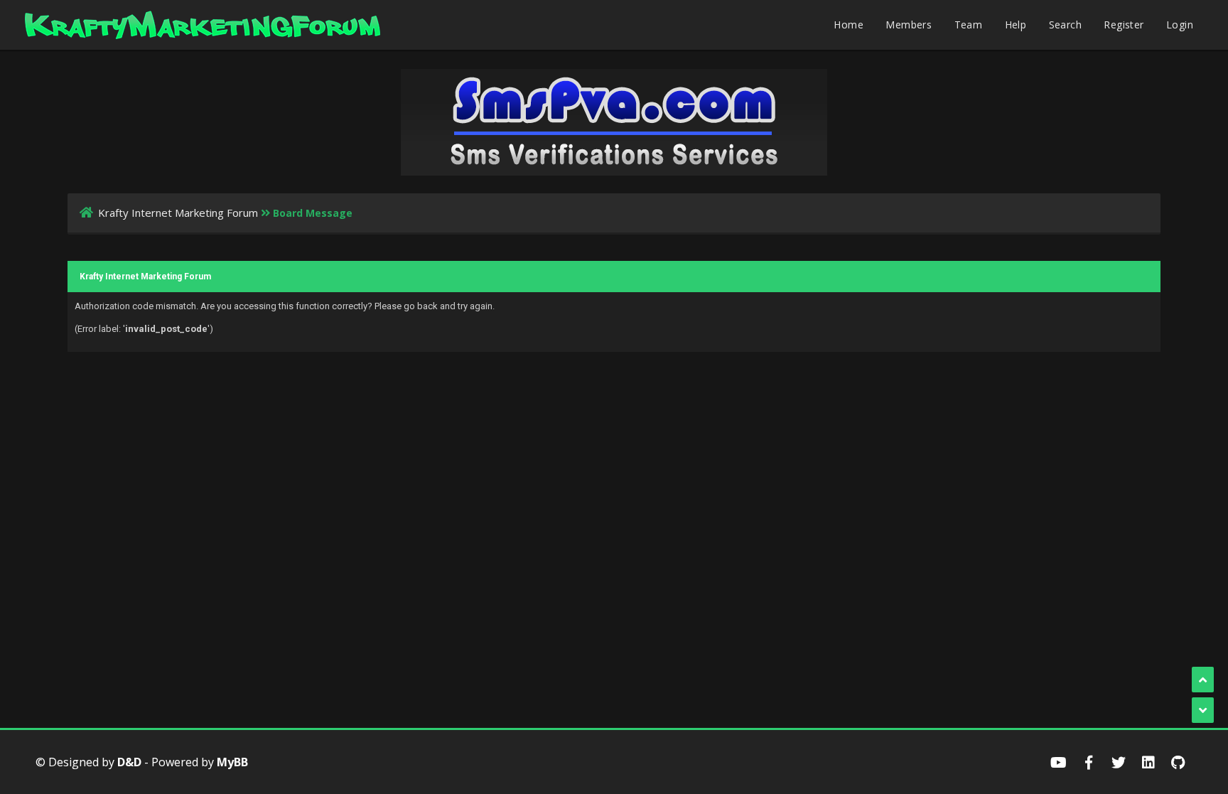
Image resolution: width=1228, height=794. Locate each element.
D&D (129, 762)
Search (1065, 24)
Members (908, 24)
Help (1016, 24)
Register (1123, 24)
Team (968, 24)
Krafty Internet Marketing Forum (178, 212)
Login (1179, 24)
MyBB (232, 762)
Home (848, 24)
